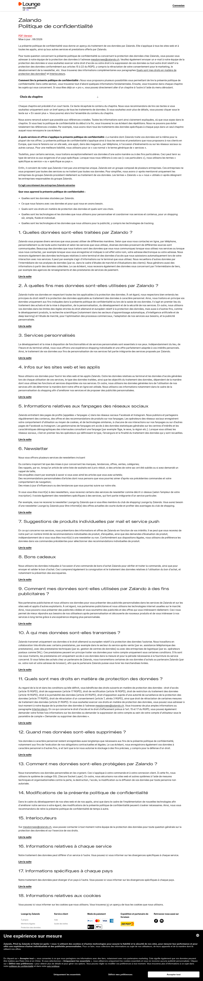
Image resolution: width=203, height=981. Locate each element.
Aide (56, 920)
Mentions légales (28, 924)
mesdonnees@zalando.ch (105, 59)
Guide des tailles (61, 924)
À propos (24, 920)
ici (108, 904)
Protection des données (31, 927)
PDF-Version (25, 35)
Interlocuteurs (57, 73)
